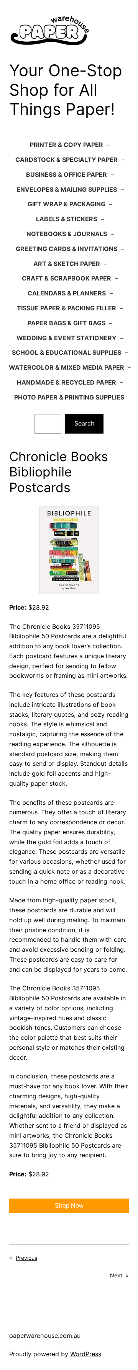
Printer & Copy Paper (66, 144)
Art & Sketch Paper (66, 263)
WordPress (85, 1354)
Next (116, 1275)
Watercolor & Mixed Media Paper (66, 367)
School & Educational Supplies (66, 352)
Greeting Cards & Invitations (66, 249)
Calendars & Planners (67, 293)
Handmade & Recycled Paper (66, 382)
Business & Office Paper (66, 174)
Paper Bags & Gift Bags (66, 323)
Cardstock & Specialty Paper (66, 159)
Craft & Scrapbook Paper (66, 278)
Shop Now (69, 1205)
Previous (26, 1257)
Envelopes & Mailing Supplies (66, 189)
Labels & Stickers (66, 219)
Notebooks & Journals (66, 234)
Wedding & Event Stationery (66, 338)
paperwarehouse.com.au (44, 1335)
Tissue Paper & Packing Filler (66, 308)
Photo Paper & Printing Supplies (69, 397)
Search (84, 423)
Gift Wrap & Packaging (66, 204)
